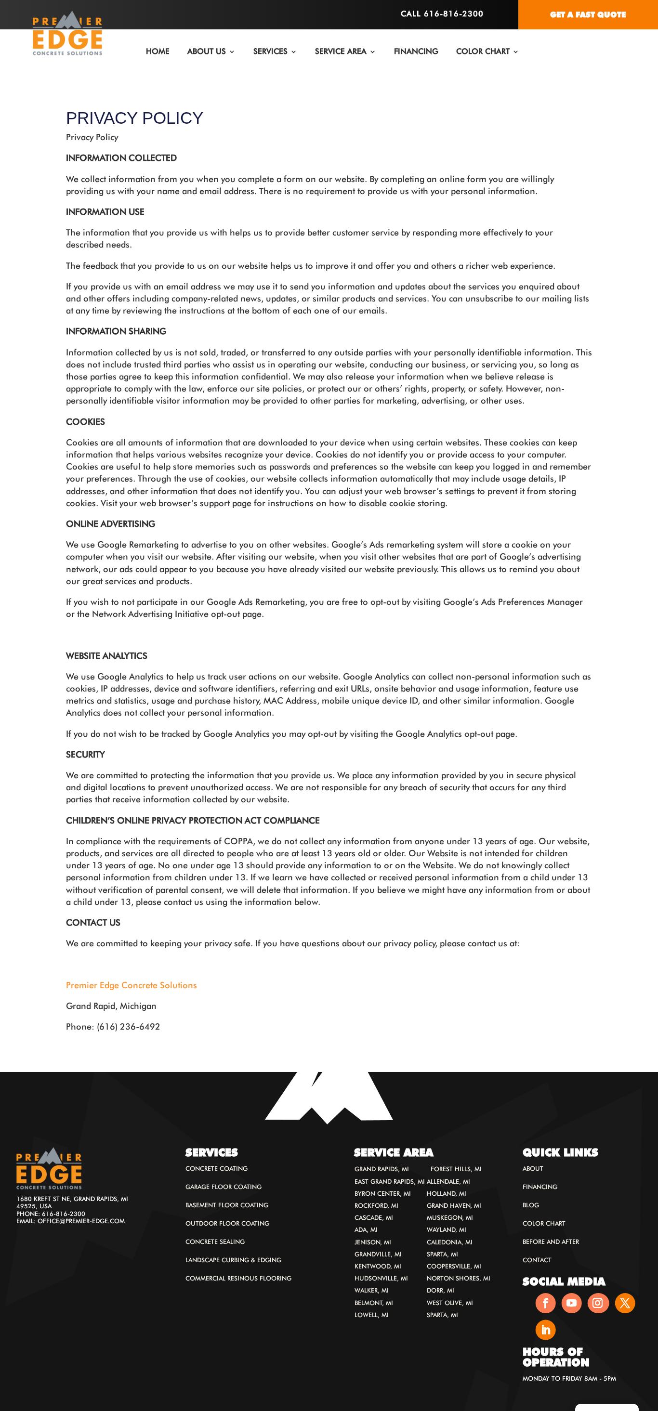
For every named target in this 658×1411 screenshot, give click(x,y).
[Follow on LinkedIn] (546, 1330)
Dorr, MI (440, 1290)
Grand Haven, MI (454, 1205)
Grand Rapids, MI (382, 1169)
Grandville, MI (378, 1254)
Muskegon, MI (450, 1217)
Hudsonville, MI (381, 1278)
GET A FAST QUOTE (588, 14)
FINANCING (416, 51)
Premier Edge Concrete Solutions (131, 985)
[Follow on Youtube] (572, 1303)
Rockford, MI (376, 1205)
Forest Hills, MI (456, 1169)
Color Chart (544, 1223)
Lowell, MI (372, 1315)
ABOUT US (206, 51)
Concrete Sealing (215, 1241)
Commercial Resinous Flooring (238, 1278)
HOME (158, 51)
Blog (531, 1205)
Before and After (551, 1241)
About (533, 1168)
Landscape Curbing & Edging (233, 1260)
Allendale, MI (448, 1181)
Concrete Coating (216, 1168)
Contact (537, 1260)
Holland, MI (446, 1193)
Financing (540, 1186)
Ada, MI (366, 1229)
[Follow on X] (625, 1303)
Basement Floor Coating (226, 1205)
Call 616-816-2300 (442, 13)
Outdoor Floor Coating (227, 1223)
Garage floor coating (223, 1186)
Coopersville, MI (454, 1266)
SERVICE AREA (341, 51)
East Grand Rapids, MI (390, 1181)
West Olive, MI (450, 1302)
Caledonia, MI (450, 1242)
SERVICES (270, 51)
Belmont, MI (374, 1302)
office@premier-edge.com (81, 1221)
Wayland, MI (446, 1229)
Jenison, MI (373, 1242)
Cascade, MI (374, 1217)
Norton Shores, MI (458, 1278)
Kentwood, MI (378, 1266)
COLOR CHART (483, 51)
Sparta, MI (442, 1254)
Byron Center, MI (383, 1193)
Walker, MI (372, 1290)
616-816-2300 (63, 1213)
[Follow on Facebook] (546, 1303)
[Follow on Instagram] (598, 1303)
